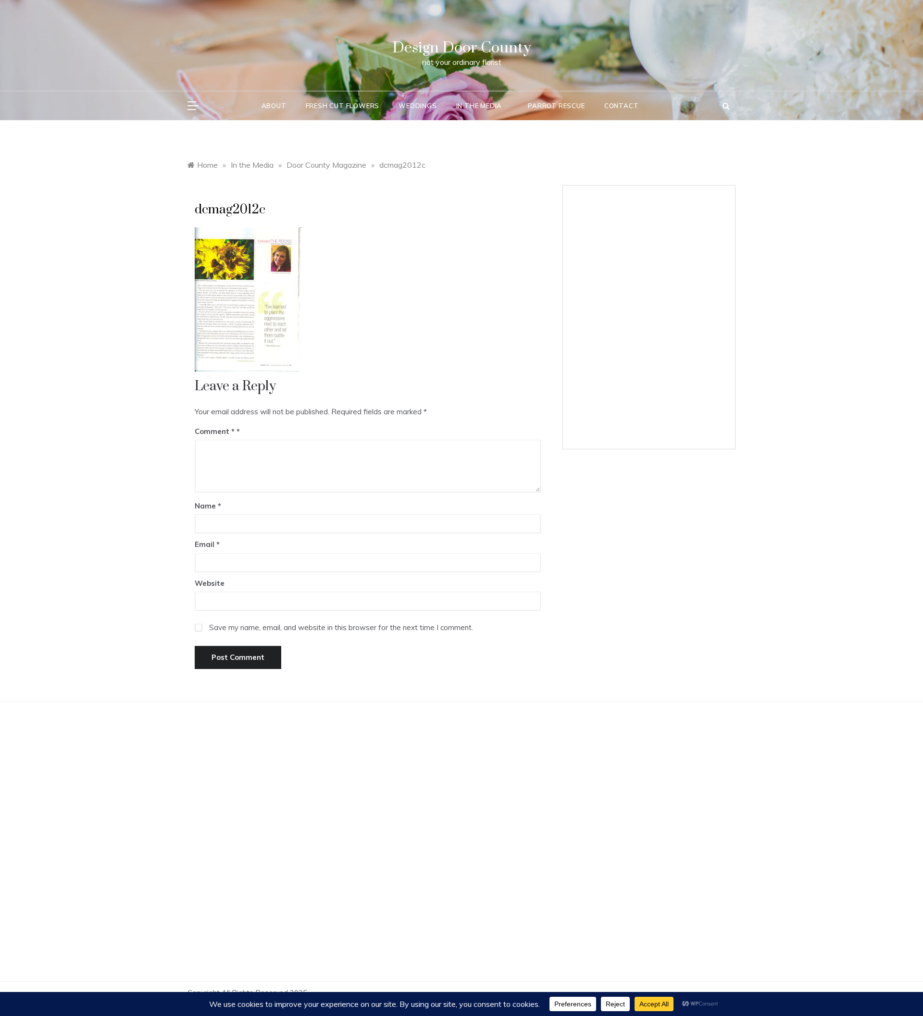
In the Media (479, 106)
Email (207, 544)
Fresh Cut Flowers (343, 106)
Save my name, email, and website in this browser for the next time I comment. (341, 627)
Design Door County (461, 47)
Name (208, 505)
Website (210, 583)
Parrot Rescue (556, 106)
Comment (215, 431)
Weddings (418, 106)
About (274, 106)
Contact (621, 106)
